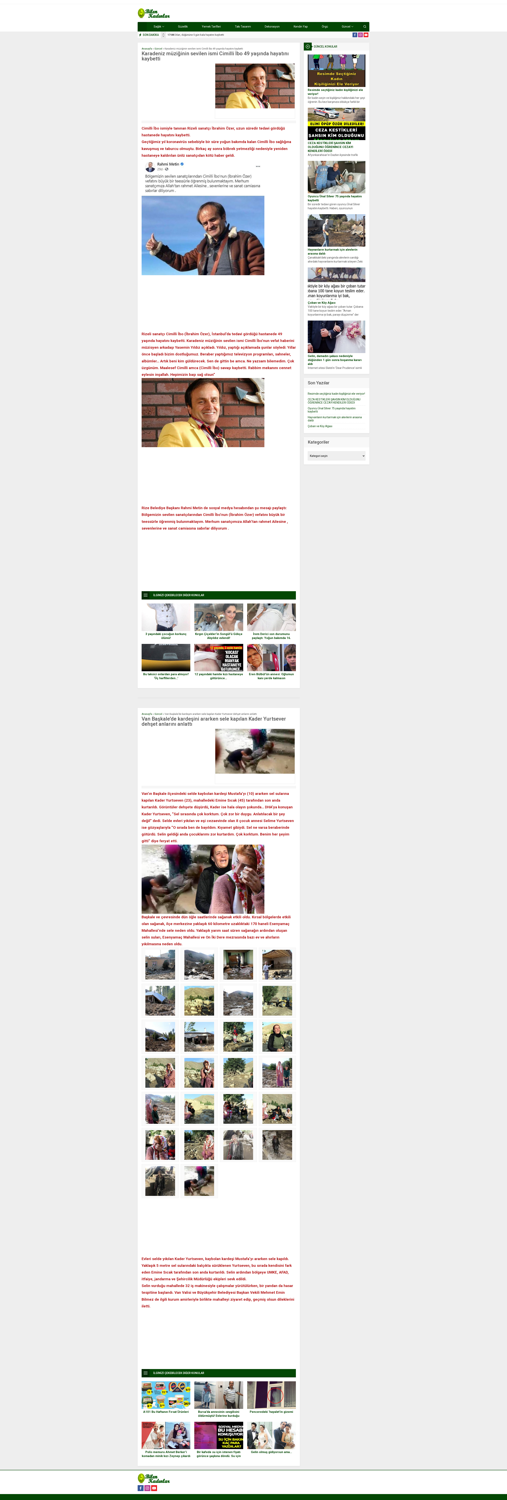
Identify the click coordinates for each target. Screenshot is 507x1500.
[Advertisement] (177, 91)
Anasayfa (147, 48)
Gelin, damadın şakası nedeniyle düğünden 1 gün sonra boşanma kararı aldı (335, 360)
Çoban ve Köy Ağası (321, 303)
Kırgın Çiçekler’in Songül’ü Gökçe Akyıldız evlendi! (218, 636)
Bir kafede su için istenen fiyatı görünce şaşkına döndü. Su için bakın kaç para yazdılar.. (219, 1456)
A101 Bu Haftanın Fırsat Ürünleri (166, 1412)
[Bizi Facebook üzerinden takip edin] (355, 34)
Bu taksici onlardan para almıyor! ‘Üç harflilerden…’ (166, 676)
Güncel (158, 48)
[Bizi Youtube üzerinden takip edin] (366, 34)
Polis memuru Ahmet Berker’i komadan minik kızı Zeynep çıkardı (166, 1454)
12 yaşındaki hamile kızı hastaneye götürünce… (218, 676)
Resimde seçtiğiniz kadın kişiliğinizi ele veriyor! (335, 92)
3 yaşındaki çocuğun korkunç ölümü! (166, 636)
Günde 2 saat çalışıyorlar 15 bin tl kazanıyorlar (197, 34)
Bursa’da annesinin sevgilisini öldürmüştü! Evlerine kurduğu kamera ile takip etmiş (218, 1416)
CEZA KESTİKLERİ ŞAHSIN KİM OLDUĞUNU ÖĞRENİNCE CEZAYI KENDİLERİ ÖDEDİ (330, 147)
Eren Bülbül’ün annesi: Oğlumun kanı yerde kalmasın (271, 676)
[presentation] (163, 34)
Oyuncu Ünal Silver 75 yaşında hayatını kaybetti (335, 198)
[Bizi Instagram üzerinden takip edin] (360, 34)
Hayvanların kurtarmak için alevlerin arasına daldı (332, 251)
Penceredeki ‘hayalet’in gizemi (271, 1412)
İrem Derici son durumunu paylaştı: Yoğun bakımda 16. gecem (271, 638)
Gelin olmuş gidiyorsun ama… (271, 1452)
